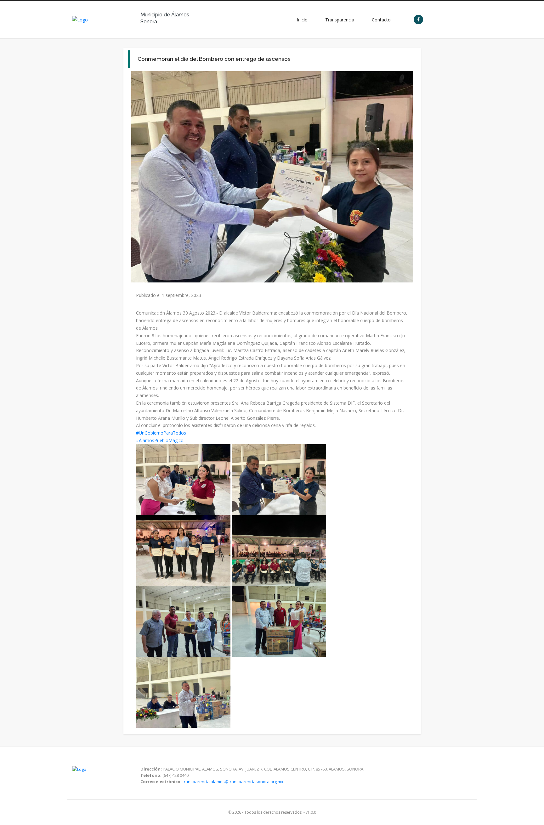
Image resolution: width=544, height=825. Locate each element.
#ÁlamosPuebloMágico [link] (160, 440)
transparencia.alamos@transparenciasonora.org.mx (233, 781)
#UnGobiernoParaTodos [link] (161, 433)
